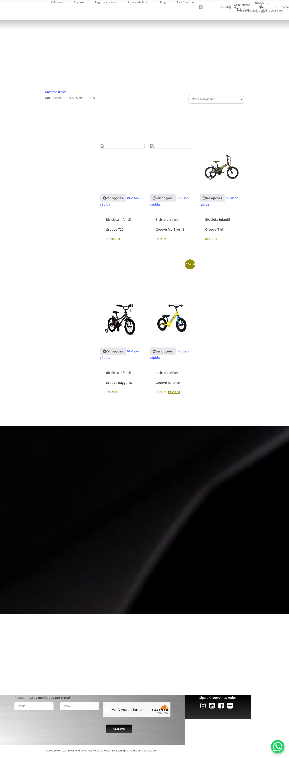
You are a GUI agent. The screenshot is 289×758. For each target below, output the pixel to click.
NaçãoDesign (119, 750)
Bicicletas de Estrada (17, 655)
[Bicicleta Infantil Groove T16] (222, 148)
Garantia (141, 649)
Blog (75, 672)
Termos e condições (148, 666)
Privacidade (143, 660)
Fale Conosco (144, 672)
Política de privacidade (142, 750)
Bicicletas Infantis (15, 666)
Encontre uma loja (83, 655)
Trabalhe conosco (83, 666)
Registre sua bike (146, 643)
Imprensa (78, 649)
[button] (56, 582)
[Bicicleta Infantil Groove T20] (122, 148)
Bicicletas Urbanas (15, 660)
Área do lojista (81, 660)
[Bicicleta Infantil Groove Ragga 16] (122, 301)
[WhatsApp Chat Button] (277, 746)
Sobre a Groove (82, 643)
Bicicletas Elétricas (15, 643)
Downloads (142, 655)
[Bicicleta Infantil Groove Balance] (172, 301)
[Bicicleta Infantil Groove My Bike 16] (172, 148)
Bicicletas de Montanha (18, 649)
